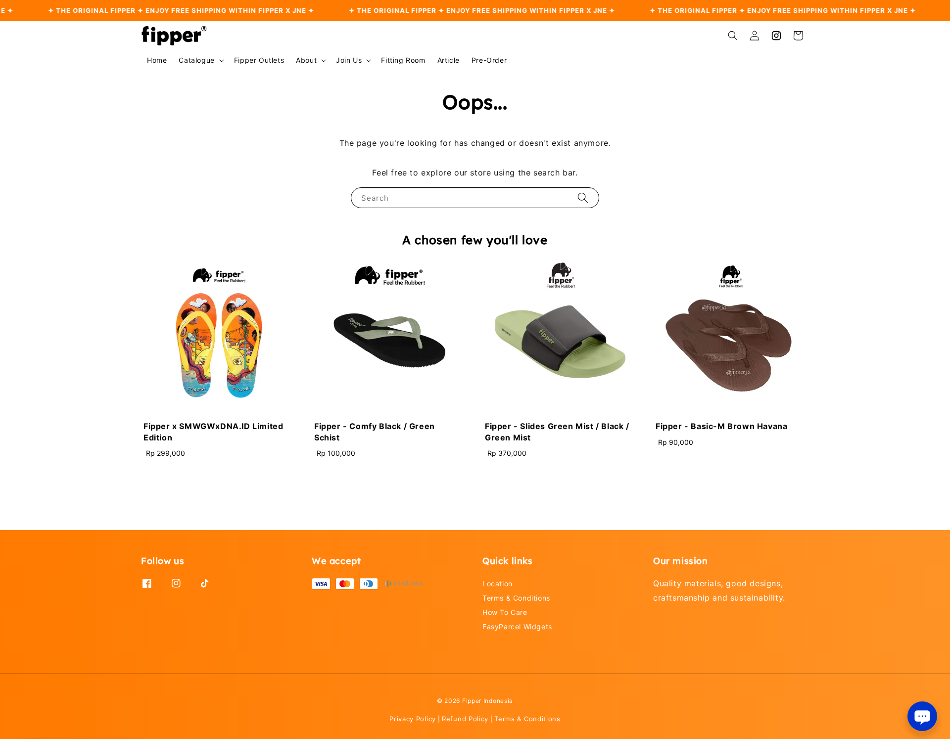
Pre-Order (489, 60)
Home (157, 60)
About (306, 60)
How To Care (504, 612)
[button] (733, 35)
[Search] (583, 197)
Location (497, 583)
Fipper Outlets (259, 60)
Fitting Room (403, 60)
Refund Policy (465, 719)
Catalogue (196, 60)
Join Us (349, 60)
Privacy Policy (412, 719)
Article (448, 60)
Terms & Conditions (516, 598)
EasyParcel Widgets (517, 626)
